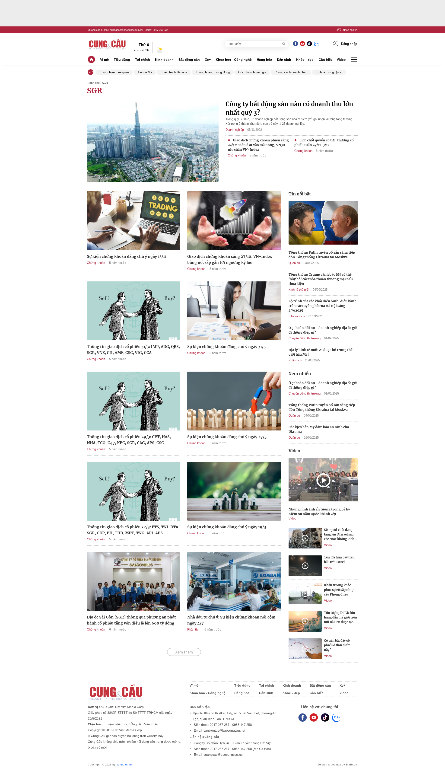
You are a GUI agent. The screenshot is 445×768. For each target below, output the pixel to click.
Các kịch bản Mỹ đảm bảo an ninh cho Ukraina (319, 429)
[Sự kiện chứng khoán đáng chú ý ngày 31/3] (234, 310)
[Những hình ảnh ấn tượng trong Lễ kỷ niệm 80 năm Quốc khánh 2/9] (323, 480)
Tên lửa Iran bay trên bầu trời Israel (339, 559)
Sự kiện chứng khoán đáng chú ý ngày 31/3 (226, 346)
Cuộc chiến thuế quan (114, 72)
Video (341, 59)
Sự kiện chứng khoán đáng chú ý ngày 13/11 (126, 256)
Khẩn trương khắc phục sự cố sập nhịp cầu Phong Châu (338, 589)
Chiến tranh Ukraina (174, 72)
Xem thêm (184, 652)
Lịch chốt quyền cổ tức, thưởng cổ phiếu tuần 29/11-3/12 (324, 142)
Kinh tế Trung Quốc (329, 72)
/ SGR (104, 83)
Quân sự (294, 263)
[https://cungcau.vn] (107, 44)
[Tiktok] (325, 717)
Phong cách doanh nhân (291, 72)
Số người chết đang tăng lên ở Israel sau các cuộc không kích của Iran (339, 535)
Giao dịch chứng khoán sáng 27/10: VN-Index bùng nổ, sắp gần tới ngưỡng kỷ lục (229, 259)
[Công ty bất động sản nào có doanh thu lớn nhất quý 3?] (153, 141)
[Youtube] (302, 43)
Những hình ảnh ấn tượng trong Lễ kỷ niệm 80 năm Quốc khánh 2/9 (319, 511)
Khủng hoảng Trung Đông (213, 72)
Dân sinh (284, 59)
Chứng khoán (237, 155)
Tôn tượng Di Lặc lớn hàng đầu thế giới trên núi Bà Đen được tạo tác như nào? (340, 618)
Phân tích (193, 629)
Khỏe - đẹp (305, 59)
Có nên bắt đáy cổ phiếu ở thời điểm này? (337, 645)
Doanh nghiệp (235, 129)
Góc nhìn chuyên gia (252, 72)
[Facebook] (295, 43)
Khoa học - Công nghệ (234, 59)
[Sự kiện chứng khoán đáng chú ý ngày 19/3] (234, 491)
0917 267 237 (160, 30)
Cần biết (325, 59)
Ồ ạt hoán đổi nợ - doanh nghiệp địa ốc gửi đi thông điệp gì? (323, 330)
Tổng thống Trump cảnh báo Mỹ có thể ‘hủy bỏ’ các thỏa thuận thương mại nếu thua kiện (321, 279)
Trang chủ (93, 83)
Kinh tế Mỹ (144, 72)
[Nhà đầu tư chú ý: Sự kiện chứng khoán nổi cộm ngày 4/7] (234, 581)
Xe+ (208, 59)
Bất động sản (189, 59)
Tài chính (142, 59)
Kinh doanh (164, 59)
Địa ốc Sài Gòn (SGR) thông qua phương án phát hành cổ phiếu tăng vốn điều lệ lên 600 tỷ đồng (131, 620)
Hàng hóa (264, 59)
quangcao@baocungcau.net (126, 30)
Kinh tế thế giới (299, 289)
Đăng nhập (349, 44)
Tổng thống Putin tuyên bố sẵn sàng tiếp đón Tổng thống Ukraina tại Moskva (322, 254)
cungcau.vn (124, 764)
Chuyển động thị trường (305, 338)
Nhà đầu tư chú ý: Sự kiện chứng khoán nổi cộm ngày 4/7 (231, 620)
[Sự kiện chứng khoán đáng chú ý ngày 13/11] (133, 220)
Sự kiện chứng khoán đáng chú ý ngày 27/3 (227, 436)
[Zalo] (316, 43)
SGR (94, 90)
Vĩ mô (104, 59)
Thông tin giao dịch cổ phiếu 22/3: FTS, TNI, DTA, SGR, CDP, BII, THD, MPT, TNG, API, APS (133, 530)
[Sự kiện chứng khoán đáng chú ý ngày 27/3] (234, 401)
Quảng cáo (94, 30)
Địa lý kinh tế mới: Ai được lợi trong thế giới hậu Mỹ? (321, 352)
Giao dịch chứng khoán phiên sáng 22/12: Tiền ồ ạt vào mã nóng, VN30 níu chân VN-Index (258, 145)
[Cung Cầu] (134, 689)
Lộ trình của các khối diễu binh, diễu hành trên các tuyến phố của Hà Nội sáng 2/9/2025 (322, 305)
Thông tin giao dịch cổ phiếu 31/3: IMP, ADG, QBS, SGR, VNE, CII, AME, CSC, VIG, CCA (133, 349)
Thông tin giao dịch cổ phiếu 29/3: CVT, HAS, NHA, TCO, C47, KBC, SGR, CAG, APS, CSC (129, 439)
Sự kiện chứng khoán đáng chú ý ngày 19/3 (226, 527)
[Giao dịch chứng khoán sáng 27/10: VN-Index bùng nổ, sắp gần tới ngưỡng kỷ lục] (234, 220)
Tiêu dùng (122, 59)
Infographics (297, 316)
